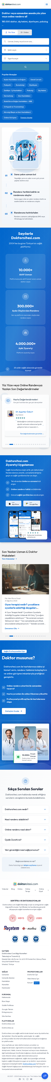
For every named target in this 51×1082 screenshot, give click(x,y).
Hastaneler (6, 988)
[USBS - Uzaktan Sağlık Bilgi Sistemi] (34, 918)
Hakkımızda (6, 997)
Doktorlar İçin (32, 975)
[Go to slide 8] (22, 444)
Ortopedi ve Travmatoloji (14, 107)
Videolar (5, 889)
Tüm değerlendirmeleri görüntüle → (32, 434)
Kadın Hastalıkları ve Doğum (15, 80)
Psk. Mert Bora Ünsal (12, 598)
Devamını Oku (11, 628)
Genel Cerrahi (35, 80)
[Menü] (46, 4)
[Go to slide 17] (39, 444)
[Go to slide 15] (35, 444)
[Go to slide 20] (44, 444)
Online (20, 889)
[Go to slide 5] (16, 444)
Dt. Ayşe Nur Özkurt (24, 412)
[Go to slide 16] (37, 444)
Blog (13, 889)
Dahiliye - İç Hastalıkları (13, 90)
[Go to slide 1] (6, 444)
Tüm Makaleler (8, 559)
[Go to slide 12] (29, 444)
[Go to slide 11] (27, 444)
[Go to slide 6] (18, 444)
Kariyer (33, 983)
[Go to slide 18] (41, 444)
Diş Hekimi (42, 90)
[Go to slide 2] (7, 444)
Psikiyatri (7, 85)
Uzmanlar (5, 975)
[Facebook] (20, 1079)
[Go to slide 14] (33, 444)
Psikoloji (30, 90)
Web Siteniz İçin (33, 979)
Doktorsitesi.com (8, 1024)
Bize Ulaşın (6, 1001)
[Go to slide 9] (24, 444)
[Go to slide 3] (11, 444)
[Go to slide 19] (43, 444)
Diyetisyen (33, 85)
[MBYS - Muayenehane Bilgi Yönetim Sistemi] (16, 918)
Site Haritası (6, 1016)
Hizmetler (5, 984)
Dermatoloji (8, 96)
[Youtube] (31, 1079)
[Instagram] (27, 1079)
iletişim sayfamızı (30, 865)
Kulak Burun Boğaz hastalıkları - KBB (18, 101)
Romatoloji (20, 85)
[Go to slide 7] (20, 444)
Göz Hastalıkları (24, 96)
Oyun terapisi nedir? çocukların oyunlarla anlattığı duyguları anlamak (22, 608)
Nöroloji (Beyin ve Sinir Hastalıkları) (17, 112)
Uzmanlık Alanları (8, 978)
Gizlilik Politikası (8, 1005)
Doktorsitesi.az (7, 1028)
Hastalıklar (6, 981)
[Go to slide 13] (31, 444)
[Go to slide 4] (14, 444)
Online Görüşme (10, 118)
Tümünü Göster (26, 118)
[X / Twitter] (24, 1079)
